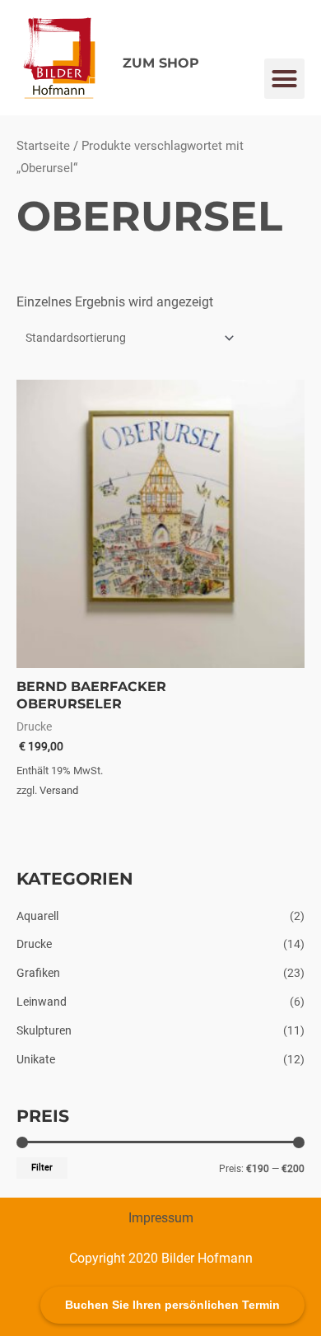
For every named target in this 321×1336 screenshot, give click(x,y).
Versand (59, 790)
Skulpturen (44, 1030)
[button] (284, 79)
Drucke (34, 944)
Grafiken (38, 972)
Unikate (35, 1059)
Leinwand (41, 1001)
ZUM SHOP (161, 63)
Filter (42, 1167)
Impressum (160, 1218)
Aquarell (37, 916)
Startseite (43, 145)
